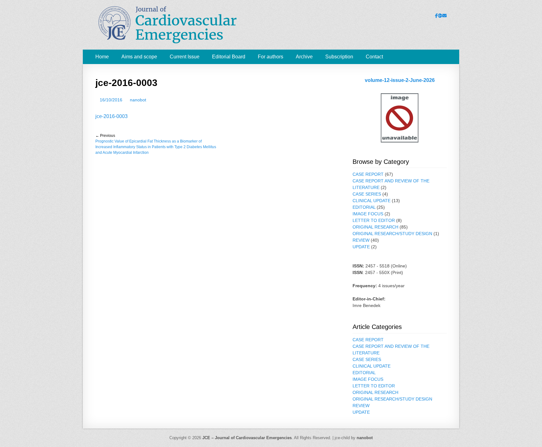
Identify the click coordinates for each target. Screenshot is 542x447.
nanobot (138, 99)
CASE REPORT (368, 174)
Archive (304, 56)
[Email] (444, 15)
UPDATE (361, 246)
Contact (374, 56)
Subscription (339, 56)
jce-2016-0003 (111, 116)
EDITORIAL (364, 207)
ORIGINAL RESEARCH (375, 226)
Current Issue (184, 56)
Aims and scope (139, 56)
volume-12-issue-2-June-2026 (400, 80)
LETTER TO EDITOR (374, 220)
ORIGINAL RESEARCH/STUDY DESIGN (392, 233)
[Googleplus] (440, 15)
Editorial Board (228, 56)
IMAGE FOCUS (368, 213)
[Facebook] (436, 15)
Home (102, 56)
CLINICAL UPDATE (372, 200)
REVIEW (361, 240)
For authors (270, 56)
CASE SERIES (367, 194)
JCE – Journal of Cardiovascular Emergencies (247, 437)
